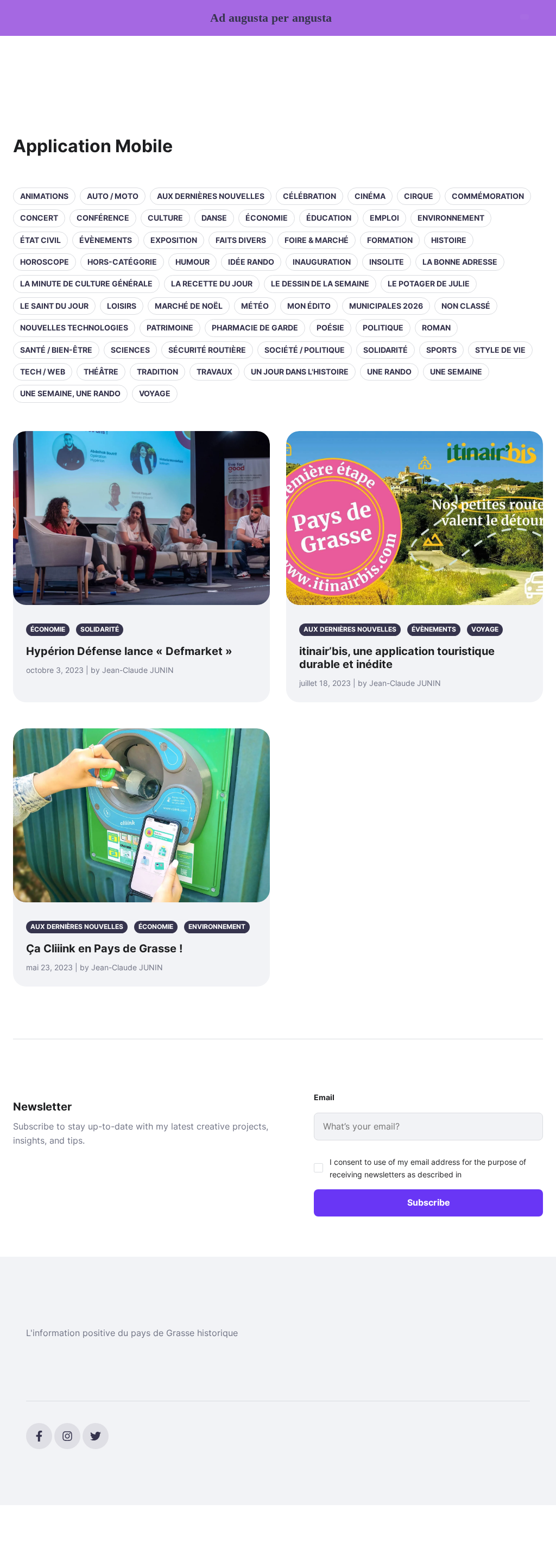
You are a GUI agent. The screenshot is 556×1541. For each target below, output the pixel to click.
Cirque (418, 196)
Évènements (105, 240)
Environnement (451, 217)
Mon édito (309, 305)
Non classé (465, 305)
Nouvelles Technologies (74, 327)
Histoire (448, 240)
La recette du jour (211, 283)
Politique (383, 327)
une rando (389, 371)
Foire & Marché (317, 240)
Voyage (154, 393)
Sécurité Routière (207, 349)
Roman (436, 327)
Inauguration (322, 261)
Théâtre (101, 371)
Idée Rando (251, 261)
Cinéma (370, 196)
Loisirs (121, 305)
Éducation (328, 217)
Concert (39, 217)
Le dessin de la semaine (320, 283)
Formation (390, 240)
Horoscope (44, 261)
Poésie (330, 327)
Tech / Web (42, 371)
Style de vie (500, 349)
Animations (44, 196)
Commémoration (488, 196)
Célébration (309, 196)
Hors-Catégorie (122, 261)
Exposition (173, 240)
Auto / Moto (112, 196)
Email (324, 1097)
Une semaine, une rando (70, 393)
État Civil (40, 240)
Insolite (386, 261)
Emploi (384, 217)
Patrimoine (170, 327)
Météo (255, 305)
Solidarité (385, 349)
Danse (214, 217)
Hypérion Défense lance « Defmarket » (129, 651)
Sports (441, 349)
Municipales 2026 (386, 305)
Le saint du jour (54, 305)
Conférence (103, 217)
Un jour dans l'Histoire (300, 371)
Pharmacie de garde (255, 327)
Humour (192, 261)
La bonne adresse (459, 261)
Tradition (157, 371)
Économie (266, 217)
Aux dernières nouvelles (210, 196)
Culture (165, 217)
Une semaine (456, 371)
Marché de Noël (189, 305)
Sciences (130, 349)
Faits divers (241, 240)
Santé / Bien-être (56, 349)
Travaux (214, 371)
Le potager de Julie (429, 283)
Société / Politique (304, 349)
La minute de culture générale (86, 283)
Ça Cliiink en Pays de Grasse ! (104, 948)
